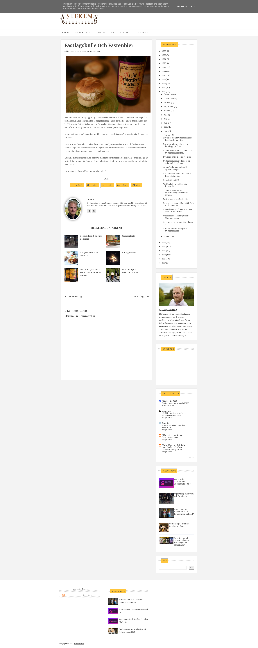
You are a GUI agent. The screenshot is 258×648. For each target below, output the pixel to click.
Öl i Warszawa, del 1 (170, 437)
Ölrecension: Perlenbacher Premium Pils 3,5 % (182, 481)
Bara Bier (166, 423)
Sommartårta (128, 236)
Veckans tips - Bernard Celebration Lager (179, 525)
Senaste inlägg (75, 296)
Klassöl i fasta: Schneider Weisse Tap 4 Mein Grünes (177, 210)
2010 (164, 263)
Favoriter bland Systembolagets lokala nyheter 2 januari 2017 (181, 541)
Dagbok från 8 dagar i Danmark (91, 237)
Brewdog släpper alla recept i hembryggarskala (176, 145)
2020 (164, 75)
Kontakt (124, 32)
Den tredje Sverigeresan (172, 449)
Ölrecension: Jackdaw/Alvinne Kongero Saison (176, 217)
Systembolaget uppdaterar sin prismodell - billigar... (176, 162)
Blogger (85, 589)
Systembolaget (83, 32)
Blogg (65, 32)
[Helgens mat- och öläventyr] (71, 258)
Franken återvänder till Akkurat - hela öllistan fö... (178, 175)
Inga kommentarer (94, 51)
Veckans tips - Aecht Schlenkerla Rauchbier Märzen (91, 272)
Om (113, 32)
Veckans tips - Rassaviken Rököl (130, 271)
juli (165, 115)
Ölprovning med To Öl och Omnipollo (184, 495)
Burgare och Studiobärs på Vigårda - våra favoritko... (178, 204)
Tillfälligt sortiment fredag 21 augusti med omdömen (174, 414)
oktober (167, 103)
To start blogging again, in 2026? (175, 403)
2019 (164, 79)
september (169, 107)
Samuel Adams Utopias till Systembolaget (175, 168)
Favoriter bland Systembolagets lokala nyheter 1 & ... (177, 139)
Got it (193, 6)
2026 (164, 51)
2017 (163, 88)
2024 (164, 59)
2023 (164, 63)
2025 (164, 55)
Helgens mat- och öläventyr (89, 254)
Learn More (181, 6)
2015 (164, 242)
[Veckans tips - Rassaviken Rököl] (113, 275)
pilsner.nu (166, 411)
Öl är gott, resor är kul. (172, 435)
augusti (167, 111)
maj (165, 123)
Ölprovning (141, 32)
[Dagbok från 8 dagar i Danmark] (71, 241)
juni (165, 119)
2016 (164, 92)
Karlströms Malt (169, 401)
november (168, 98)
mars (166, 131)
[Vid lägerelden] (113, 258)
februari (167, 135)
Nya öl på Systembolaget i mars (177, 157)
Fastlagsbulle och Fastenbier (176, 199)
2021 (164, 71)
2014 (164, 246)
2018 (164, 84)
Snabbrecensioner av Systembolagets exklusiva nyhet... (175, 192)
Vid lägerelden (129, 253)
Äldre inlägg (139, 296)
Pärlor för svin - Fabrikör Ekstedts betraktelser (173, 446)
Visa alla (191, 457)
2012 (164, 255)
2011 (163, 259)
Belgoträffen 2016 (171, 180)
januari (167, 237)
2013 (164, 251)
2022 (164, 67)
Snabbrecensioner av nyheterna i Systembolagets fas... (178, 151)
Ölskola (101, 32)
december (168, 94)
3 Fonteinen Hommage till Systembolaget (175, 229)
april (166, 127)
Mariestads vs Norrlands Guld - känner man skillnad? (184, 511)
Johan (77, 51)
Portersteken (79, 644)
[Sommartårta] (113, 241)
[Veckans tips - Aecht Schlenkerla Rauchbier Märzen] (71, 275)
